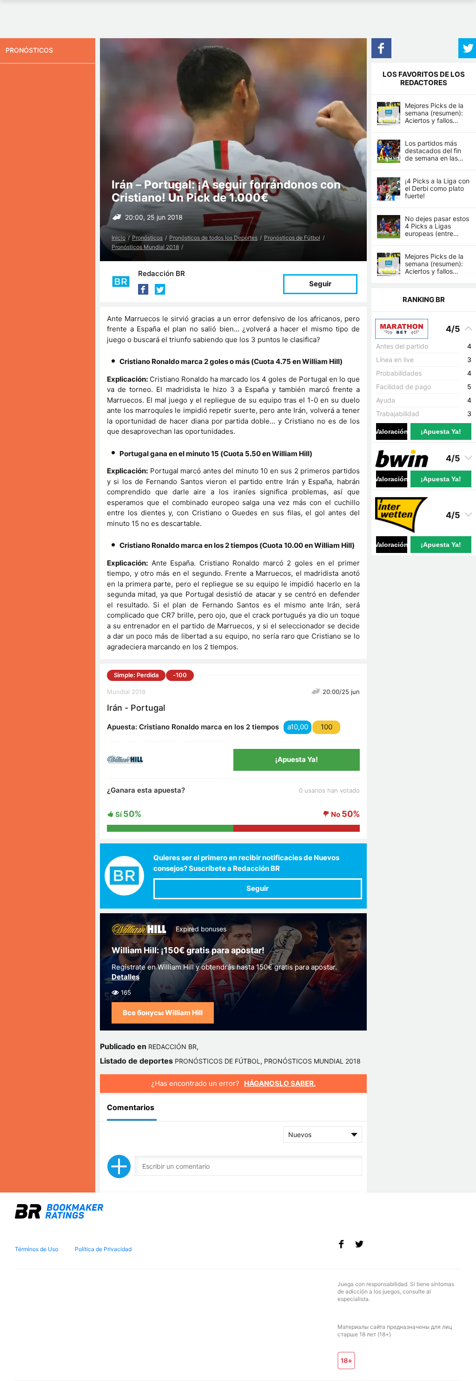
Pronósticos (147, 237)
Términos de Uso (36, 1249)
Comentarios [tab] (130, 1107)
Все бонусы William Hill (163, 1012)
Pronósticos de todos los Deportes (213, 237)
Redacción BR (161, 273)
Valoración (391, 431)
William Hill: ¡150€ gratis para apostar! (188, 950)
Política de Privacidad (103, 1249)
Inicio (119, 237)
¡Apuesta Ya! (296, 759)
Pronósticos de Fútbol (292, 237)
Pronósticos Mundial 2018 (145, 246)
